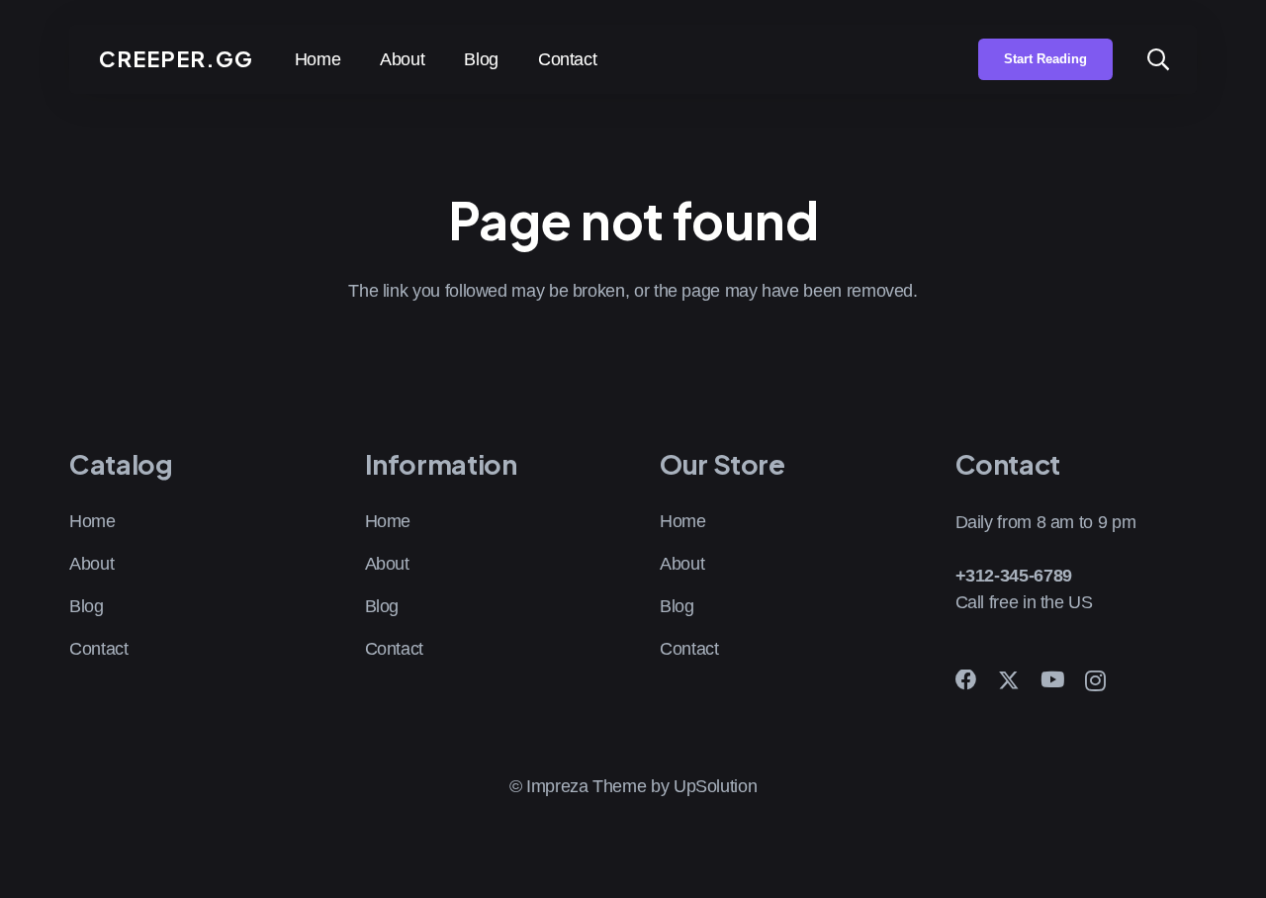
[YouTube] (1052, 680)
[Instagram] (1095, 681)
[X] (1009, 681)
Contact (98, 649)
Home (92, 521)
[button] (1158, 59)
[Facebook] (966, 680)
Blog (86, 606)
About (91, 564)
